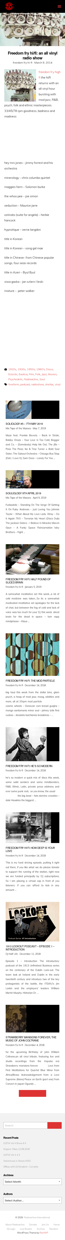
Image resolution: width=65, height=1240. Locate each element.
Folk (37, 374)
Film (31, 374)
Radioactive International (37, 1217)
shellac (49, 384)
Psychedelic (15, 379)
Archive (41, 1229)
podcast (25, 384)
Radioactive (31, 379)
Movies (52, 374)
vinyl (57, 384)
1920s (12, 369)
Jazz (44, 374)
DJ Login (11, 1229)
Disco (49, 369)
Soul (42, 379)
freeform (13, 384)
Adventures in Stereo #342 (17, 1160)
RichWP (44, 1232)
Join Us (45, 1224)
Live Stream (26, 1229)
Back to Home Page (33, 1093)
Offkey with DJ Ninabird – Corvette (20, 1166)
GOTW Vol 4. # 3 (11, 1154)
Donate (33, 1224)
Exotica (23, 374)
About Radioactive (14, 1224)
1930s (22, 369)
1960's (40, 369)
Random (53, 1229)
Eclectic (13, 374)
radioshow (37, 384)
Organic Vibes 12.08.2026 (16, 1149)
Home (57, 1224)
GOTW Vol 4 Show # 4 (14, 1143)
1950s (31, 369)
